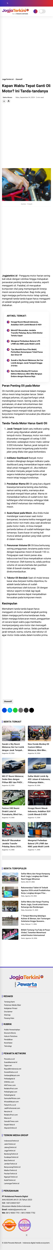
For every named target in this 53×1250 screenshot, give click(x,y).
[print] (20, 710)
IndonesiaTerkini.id (11, 1141)
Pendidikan (8, 1039)
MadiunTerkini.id (10, 1170)
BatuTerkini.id (9, 1160)
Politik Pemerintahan (12, 1030)
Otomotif (19, 79)
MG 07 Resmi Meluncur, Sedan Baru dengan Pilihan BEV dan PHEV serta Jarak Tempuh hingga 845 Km (13, 779)
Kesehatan (8, 1043)
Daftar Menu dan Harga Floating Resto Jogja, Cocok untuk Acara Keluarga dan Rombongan (35, 904)
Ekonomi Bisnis (10, 1033)
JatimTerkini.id (9, 1144)
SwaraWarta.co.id (11, 1072)
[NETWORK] (35, 11)
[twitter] (7, 3)
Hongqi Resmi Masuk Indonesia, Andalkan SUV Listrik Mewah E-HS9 (26, 323)
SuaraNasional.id (10, 1062)
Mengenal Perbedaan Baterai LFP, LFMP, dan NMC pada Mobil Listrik (25, 342)
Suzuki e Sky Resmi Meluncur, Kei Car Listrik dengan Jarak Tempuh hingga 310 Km (27, 363)
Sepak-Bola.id (9, 1125)
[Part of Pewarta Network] (26, 987)
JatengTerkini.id (10, 1147)
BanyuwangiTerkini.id (12, 1167)
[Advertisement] (26, 47)
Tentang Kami (9, 1002)
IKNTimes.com (10, 1085)
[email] (26, 710)
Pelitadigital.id (9, 1079)
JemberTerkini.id (10, 1164)
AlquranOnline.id (10, 1128)
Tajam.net (8, 1065)
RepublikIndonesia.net (12, 1069)
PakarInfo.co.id (10, 1105)
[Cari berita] (50, 3)
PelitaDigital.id (9, 1095)
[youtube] (15, 3)
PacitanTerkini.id (10, 1174)
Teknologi (8, 1046)
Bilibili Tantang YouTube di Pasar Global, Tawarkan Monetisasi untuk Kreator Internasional (35, 932)
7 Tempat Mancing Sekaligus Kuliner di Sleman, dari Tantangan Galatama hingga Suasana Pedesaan (35, 919)
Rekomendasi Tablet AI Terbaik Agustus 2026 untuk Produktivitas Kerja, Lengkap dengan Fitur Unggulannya (35, 890)
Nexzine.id (8, 1111)
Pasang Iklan (9, 1018)
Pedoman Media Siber (12, 1005)
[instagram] (11, 3)
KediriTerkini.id (9, 1180)
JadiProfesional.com (12, 1108)
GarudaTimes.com (11, 1121)
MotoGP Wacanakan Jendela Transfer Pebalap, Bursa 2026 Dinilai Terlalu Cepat (27, 333)
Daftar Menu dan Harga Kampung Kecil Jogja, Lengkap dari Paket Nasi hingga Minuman (35, 876)
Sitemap (7, 1015)
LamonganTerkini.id (11, 1183)
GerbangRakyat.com (12, 1075)
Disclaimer (8, 1012)
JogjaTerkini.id (7, 79)
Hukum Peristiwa (10, 1036)
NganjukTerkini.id (10, 1177)
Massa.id (7, 1118)
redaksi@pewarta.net (17, 1209)
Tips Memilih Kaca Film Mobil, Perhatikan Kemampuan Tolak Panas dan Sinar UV (27, 352)
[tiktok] (19, 3)
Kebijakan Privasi (10, 1008)
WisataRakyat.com (11, 1102)
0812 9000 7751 (13, 1213)
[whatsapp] (15, 710)
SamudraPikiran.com (12, 1098)
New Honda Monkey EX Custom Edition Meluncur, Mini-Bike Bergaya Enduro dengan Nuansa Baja (26, 373)
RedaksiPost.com (11, 1088)
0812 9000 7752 (28, 1213)
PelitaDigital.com (10, 1092)
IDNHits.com (9, 1082)
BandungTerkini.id (11, 1154)
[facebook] (3, 3)
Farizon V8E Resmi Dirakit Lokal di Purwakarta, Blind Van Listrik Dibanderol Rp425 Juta (13, 811)
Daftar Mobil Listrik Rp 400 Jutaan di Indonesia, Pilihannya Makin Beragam (39, 779)
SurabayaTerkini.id (11, 1157)
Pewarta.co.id (9, 1059)
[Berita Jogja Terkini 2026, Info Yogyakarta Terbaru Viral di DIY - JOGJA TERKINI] (15, 13)
